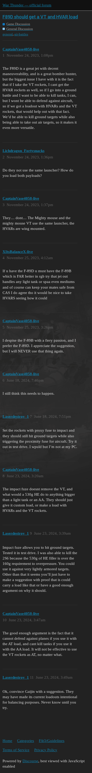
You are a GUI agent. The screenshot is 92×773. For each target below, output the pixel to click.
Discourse (30, 761)
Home (7, 741)
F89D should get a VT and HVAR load (40, 16)
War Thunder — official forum (27, 5)
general (8, 34)
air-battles (21, 34)
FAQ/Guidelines (51, 741)
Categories (25, 741)
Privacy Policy (45, 750)
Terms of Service (16, 750)
